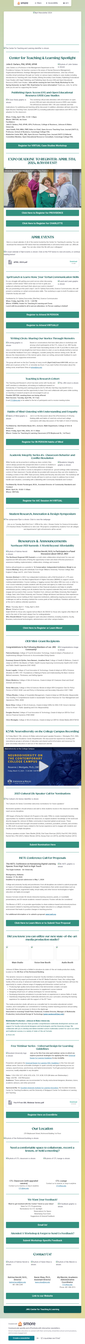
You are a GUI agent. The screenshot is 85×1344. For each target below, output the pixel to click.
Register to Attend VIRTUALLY (43, 325)
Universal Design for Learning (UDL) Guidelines (42, 1063)
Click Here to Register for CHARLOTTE (42, 223)
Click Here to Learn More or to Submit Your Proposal (42, 923)
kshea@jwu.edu (36, 367)
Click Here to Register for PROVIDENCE (42, 213)
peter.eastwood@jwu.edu (54, 1014)
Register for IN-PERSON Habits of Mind (42, 442)
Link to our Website (42, 1295)
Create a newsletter (21, 1338)
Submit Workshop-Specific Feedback (42, 1240)
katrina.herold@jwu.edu (17, 1282)
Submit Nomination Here (43, 844)
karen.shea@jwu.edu (42, 1282)
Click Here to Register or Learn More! (42, 628)
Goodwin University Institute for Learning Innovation (39, 1088)
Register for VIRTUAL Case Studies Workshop (42, 145)
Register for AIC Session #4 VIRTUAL (42, 500)
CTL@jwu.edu (15, 400)
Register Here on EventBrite (42, 1114)
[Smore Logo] (22, 3)
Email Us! (42, 1225)
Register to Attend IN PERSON (43, 314)
